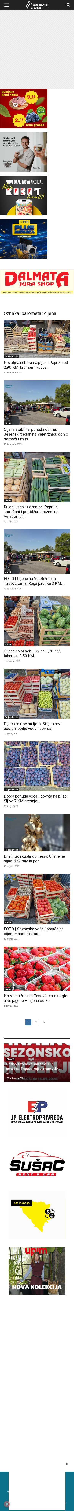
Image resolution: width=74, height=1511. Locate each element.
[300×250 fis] (23, 239)
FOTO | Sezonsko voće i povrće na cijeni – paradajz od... (34, 931)
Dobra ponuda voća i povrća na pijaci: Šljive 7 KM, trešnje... (36, 798)
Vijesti (8, 572)
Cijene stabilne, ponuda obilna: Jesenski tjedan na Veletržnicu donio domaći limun (36, 434)
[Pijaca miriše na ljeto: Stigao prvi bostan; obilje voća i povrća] (37, 694)
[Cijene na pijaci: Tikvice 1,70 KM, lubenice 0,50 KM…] (37, 621)
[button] (6, 5)
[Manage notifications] (7, 1504)
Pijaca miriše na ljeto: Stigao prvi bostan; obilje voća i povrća (32, 726)
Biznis (8, 423)
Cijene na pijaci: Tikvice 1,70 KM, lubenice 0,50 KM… (32, 653)
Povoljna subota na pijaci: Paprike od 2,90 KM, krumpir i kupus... (36, 365)
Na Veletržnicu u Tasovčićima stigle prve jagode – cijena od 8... (35, 998)
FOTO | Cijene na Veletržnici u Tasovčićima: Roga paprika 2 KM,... (34, 581)
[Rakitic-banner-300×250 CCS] (23, 170)
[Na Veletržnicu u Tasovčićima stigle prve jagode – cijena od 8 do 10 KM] (37, 969)
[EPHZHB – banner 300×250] (37, 1134)
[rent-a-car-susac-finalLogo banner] (37, 1186)
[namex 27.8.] (23, 127)
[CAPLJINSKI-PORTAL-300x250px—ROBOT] (23, 214)
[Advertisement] (37, 49)
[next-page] (44, 1022)
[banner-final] (37, 1293)
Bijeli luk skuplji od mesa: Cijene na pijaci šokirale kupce (34, 858)
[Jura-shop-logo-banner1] (37, 293)
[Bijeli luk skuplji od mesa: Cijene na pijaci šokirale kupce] (37, 832)
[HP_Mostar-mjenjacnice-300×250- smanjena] (37, 1238)
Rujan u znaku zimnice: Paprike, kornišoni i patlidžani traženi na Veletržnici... (31, 512)
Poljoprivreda (11, 356)
